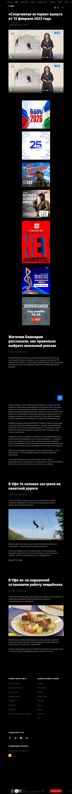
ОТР (38, 718)
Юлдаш (32, 2)
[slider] (27, 57)
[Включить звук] (59, 397)
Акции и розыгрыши (15, 688)
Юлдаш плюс (42, 2)
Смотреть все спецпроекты (18, 751)
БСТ (16, 2)
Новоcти (10, 2)
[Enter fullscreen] (70, 791)
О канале (11, 701)
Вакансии (11, 705)
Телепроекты (13, 692)
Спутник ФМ (24, 2)
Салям (66, 2)
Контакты (11, 709)
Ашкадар (52, 2)
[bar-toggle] (62, 7)
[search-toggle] (58, 7)
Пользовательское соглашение (19, 714)
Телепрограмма (14, 696)
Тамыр (60, 2)
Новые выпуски (14, 683)
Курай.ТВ (40, 714)
